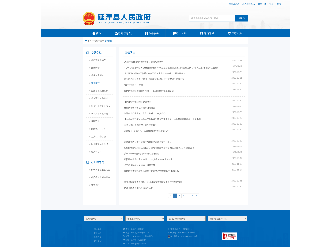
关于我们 (97, 233)
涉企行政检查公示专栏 (100, 106)
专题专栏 (98, 41)
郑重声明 (97, 237)
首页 (89, 41)
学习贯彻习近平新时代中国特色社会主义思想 (100, 113)
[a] (229, 236)
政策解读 (95, 68)
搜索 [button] (240, 18)
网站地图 (97, 229)
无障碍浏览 (234, 4)
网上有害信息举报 (99, 144)
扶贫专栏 (95, 185)
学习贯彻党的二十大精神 (100, 60)
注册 (271, 4)
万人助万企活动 (98, 136)
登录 (279, 4)
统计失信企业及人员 (100, 170)
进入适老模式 (248, 4)
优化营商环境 (97, 75)
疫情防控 (108, 41)
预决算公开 (96, 152)
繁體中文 (262, 4)
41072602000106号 (189, 236)
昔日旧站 (97, 241)
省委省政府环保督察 (100, 177)
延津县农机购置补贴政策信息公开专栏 (100, 91)
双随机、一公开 (98, 129)
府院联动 (95, 121)
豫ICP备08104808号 (186, 233)
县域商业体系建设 (99, 98)
